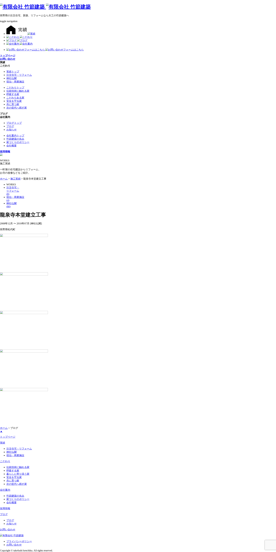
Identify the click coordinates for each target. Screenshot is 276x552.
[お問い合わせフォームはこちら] (25, 49)
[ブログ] (16, 40)
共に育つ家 (12, 104)
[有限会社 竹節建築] (12, 535)
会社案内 (5, 490)
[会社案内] (19, 43)
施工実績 (15, 178)
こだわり (5, 461)
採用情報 (5, 508)
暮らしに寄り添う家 (17, 474)
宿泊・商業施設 (15, 81)
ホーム (4, 178)
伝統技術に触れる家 (17, 91)
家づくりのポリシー (17, 142)
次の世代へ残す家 (16, 107)
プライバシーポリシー (19, 541)
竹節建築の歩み (15, 139)
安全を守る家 (14, 101)
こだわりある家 (15, 97)
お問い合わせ (7, 529)
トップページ (7, 436)
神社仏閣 (11, 78)
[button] (2, 62)
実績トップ (12, 71)
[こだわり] (19, 37)
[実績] (20, 33)
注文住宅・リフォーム (19, 75)
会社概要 (11, 145)
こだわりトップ (15, 87)
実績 (2, 442)
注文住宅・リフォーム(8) (12, 190)
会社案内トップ (15, 135)
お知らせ (11, 129)
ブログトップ (14, 123)
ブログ (10, 126)
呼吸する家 (12, 94)
